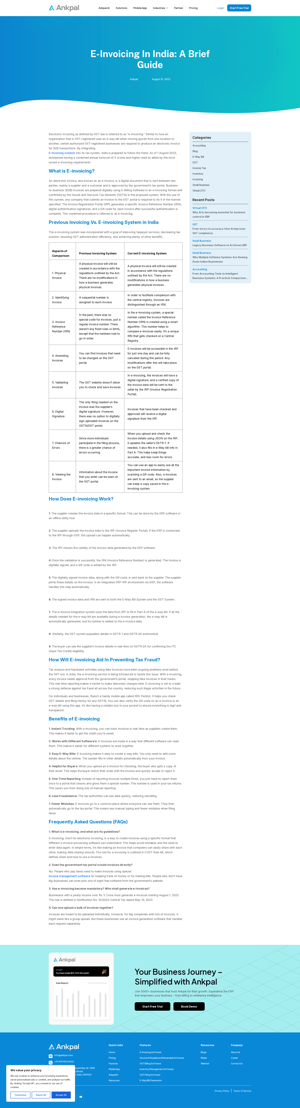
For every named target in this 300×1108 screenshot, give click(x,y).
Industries (159, 8)
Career (234, 1057)
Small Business (200, 184)
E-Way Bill (198, 156)
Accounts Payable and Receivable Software (162, 1057)
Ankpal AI (104, 8)
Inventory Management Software (157, 1069)
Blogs (204, 1052)
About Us (235, 1052)
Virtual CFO (198, 190)
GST (195, 162)
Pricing (193, 8)
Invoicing (197, 179)
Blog (195, 151)
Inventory (197, 173)
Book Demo (189, 1006)
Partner (178, 8)
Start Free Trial (239, 8)
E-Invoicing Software (150, 1052)
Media (204, 1057)
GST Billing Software (150, 1063)
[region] (40, 1083)
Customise (20, 1095)
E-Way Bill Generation (151, 1080)
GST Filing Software (150, 1074)
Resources (114, 1080)
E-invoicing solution (62, 153)
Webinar (205, 1063)
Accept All (61, 1095)
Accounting (199, 145)
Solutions (121, 8)
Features (113, 1063)
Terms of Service (242, 1091)
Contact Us (236, 1063)
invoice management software (69, 876)
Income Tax (199, 168)
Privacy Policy (222, 1091)
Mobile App (140, 8)
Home (112, 1052)
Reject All (41, 1095)
